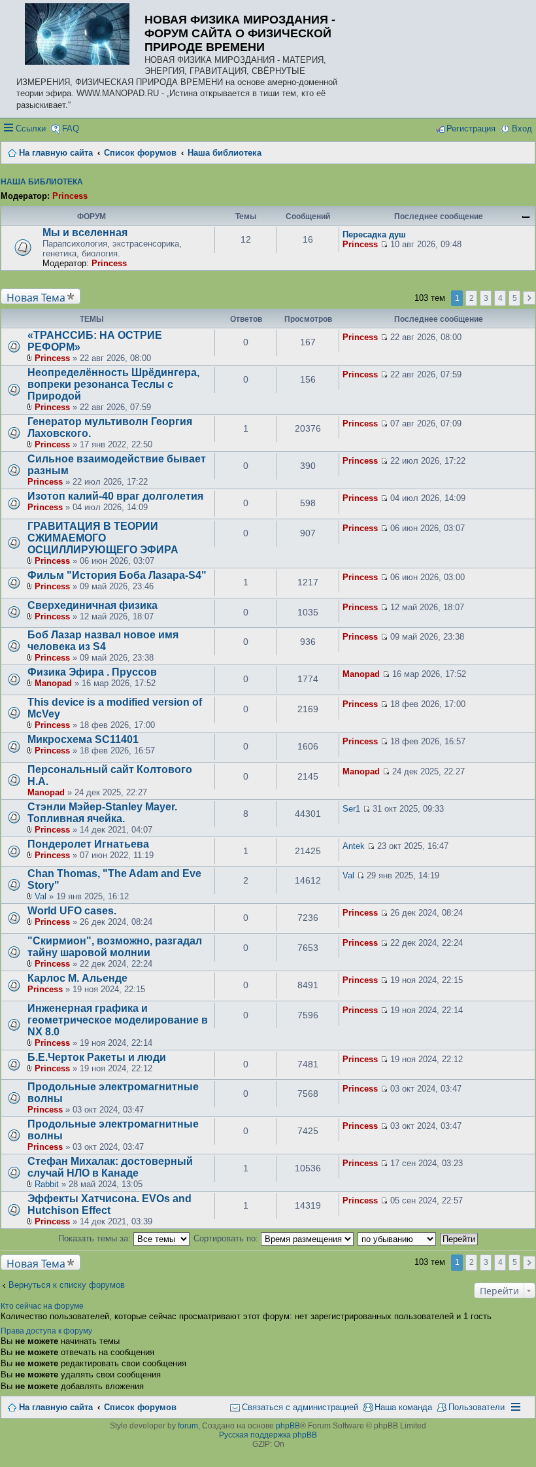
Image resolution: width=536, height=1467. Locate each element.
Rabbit (47, 1184)
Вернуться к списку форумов (66, 1285)
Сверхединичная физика (92, 605)
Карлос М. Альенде (77, 978)
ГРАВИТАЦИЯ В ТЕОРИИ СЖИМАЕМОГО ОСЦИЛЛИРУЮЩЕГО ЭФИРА (102, 538)
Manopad (53, 683)
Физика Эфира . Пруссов (92, 672)
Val (40, 896)
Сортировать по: (227, 1238)
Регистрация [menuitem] (470, 128)
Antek (354, 846)
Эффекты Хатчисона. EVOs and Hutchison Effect (109, 1204)
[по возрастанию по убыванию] (397, 1238)
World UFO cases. (71, 910)
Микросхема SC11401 (83, 739)
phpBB (288, 1425)
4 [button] (500, 298)
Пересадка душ (374, 234)
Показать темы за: (95, 1238)
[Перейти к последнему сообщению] (384, 244)
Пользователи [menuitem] (476, 1407)
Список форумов (140, 1407)
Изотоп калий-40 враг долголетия (115, 496)
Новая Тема (36, 297)
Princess (70, 196)
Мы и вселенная (84, 232)
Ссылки (31, 128)
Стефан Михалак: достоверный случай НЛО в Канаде (110, 1167)
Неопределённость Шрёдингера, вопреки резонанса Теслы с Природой (113, 384)
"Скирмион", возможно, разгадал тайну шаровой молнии (114, 946)
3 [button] (486, 298)
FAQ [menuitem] (70, 128)
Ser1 (351, 809)
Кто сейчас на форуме (42, 1306)
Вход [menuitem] (522, 128)
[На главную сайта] (80, 35)
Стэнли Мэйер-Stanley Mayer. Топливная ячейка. (102, 812)
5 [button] (514, 298)
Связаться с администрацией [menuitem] (300, 1407)
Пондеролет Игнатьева (88, 844)
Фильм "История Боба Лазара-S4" (117, 575)
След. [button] (529, 298)
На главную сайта (56, 1407)
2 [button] (471, 298)
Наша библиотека (42, 181)
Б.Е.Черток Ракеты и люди (96, 1057)
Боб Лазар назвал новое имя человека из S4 (102, 640)
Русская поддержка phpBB (268, 1435)
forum (188, 1425)
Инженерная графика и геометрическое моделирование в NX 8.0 (117, 1020)
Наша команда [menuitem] (403, 1407)
